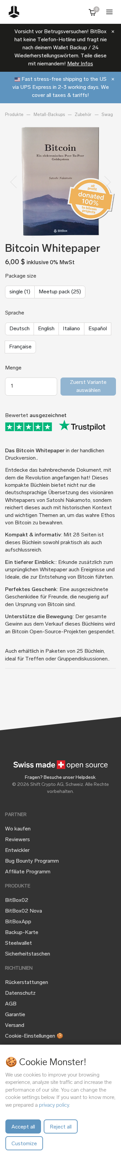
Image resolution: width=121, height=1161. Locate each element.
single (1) (19, 292)
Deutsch (19, 329)
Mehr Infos (80, 64)
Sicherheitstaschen (27, 954)
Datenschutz (20, 993)
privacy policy (54, 1105)
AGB (10, 1004)
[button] (13, 182)
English (46, 329)
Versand (14, 1025)
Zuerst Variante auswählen (88, 386)
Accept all (23, 1127)
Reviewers (17, 840)
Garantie (15, 1015)
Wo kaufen (18, 829)
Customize (24, 1144)
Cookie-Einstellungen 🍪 (34, 1036)
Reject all (61, 1127)
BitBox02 (16, 900)
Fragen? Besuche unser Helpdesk (60, 777)
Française (20, 347)
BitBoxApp (18, 922)
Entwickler (17, 850)
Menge (13, 368)
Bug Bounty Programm (32, 861)
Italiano (71, 329)
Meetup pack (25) (60, 292)
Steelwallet (18, 943)
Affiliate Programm (27, 872)
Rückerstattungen (26, 982)
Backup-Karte (21, 932)
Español (97, 329)
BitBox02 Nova (23, 911)
